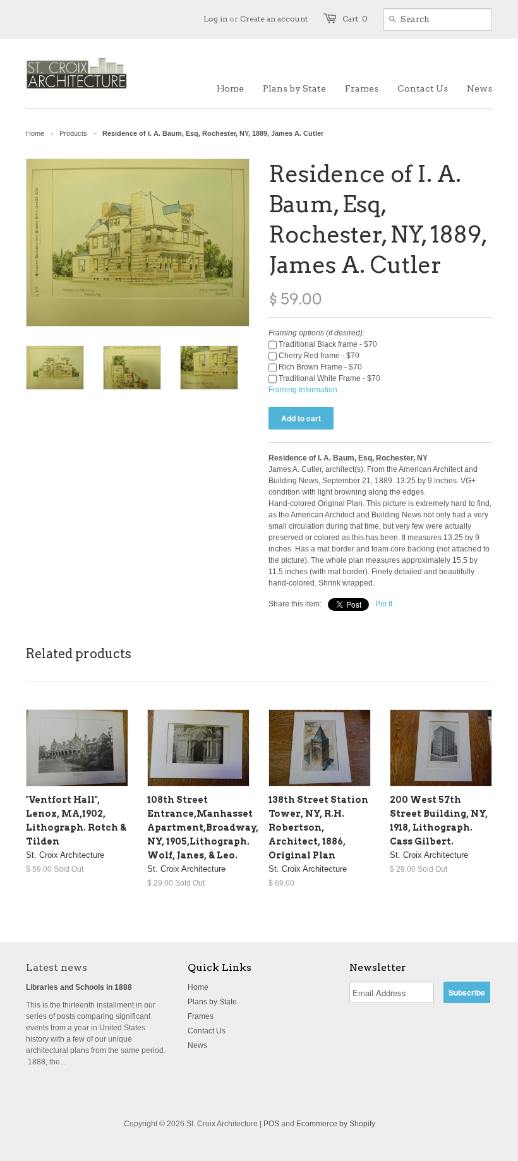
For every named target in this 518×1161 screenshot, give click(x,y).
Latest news (56, 967)
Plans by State (212, 1001)
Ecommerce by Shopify (335, 1123)
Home (198, 987)
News (197, 1045)
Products (73, 133)
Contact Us (207, 1030)
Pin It (383, 603)
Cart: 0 (355, 18)
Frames (201, 1016)
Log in (215, 18)
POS (271, 1123)
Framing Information (302, 389)
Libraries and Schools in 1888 (79, 987)
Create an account (274, 18)
